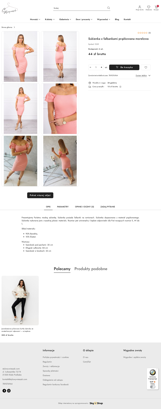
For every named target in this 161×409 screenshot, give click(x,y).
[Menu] (156, 369)
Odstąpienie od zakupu (53, 379)
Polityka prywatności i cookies (56, 357)
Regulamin (47, 361)
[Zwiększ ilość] (101, 67)
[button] (50, 19)
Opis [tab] (48, 206)
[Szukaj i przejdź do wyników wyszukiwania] (108, 8)
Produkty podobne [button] (90, 269)
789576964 (7, 383)
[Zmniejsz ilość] (90, 67)
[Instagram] (9, 390)
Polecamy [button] (62, 269)
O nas (85, 357)
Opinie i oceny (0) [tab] (84, 206)
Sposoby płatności (51, 370)
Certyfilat (87, 361)
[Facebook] (4, 390)
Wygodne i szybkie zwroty (134, 357)
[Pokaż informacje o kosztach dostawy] (120, 86)
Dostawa (46, 375)
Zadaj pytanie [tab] (107, 206)
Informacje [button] (48, 350)
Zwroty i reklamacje (51, 366)
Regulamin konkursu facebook (56, 384)
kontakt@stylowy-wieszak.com (15, 379)
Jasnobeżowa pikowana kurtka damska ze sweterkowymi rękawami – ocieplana (17, 329)
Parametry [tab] (63, 206)
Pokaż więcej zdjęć (40, 195)
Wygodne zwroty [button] (132, 350)
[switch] (152, 386)
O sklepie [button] (88, 350)
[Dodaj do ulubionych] (146, 67)
